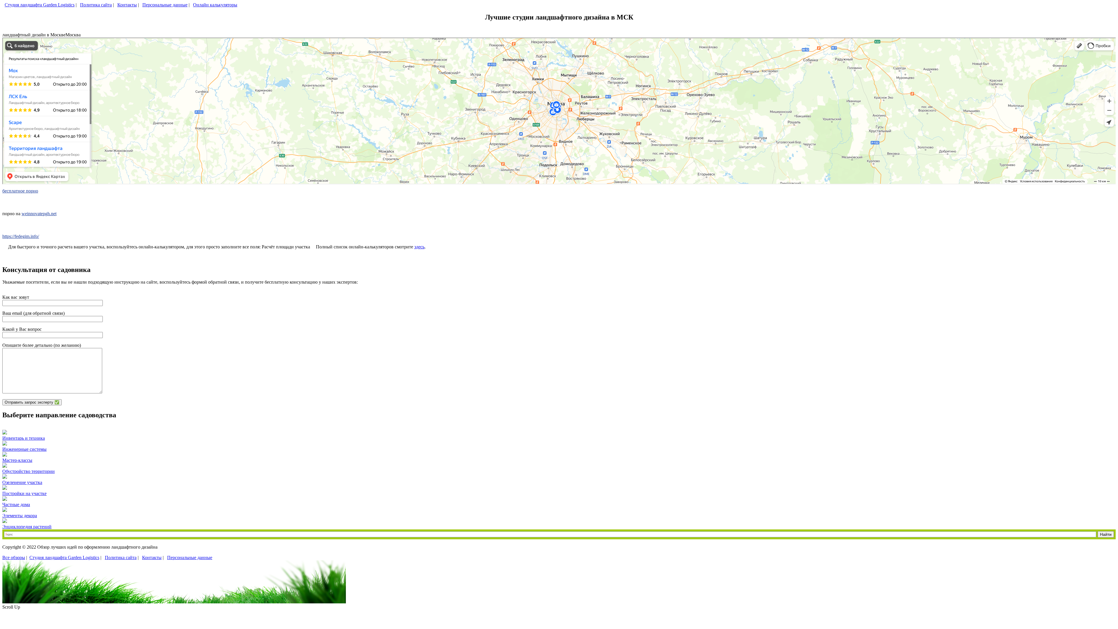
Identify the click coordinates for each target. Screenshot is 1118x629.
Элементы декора (19, 515)
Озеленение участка (22, 482)
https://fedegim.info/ (20, 236)
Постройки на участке (24, 493)
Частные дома (16, 504)
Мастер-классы (17, 460)
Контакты (127, 4)
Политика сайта (96, 4)
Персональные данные (164, 4)
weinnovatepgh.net (39, 213)
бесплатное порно (20, 190)
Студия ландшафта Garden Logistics (40, 4)
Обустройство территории (28, 471)
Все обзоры (13, 557)
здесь (419, 246)
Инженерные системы (24, 449)
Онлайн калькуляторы (215, 4)
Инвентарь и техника (23, 438)
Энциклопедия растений (27, 526)
